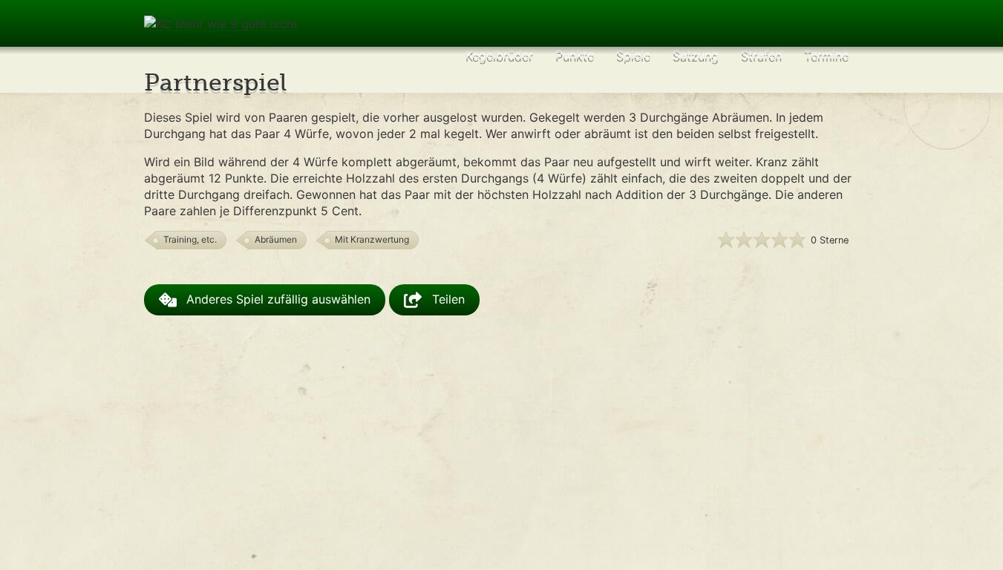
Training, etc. (190, 239)
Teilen (446, 299)
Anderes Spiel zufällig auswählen (276, 299)
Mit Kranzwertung (372, 239)
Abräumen (276, 239)
